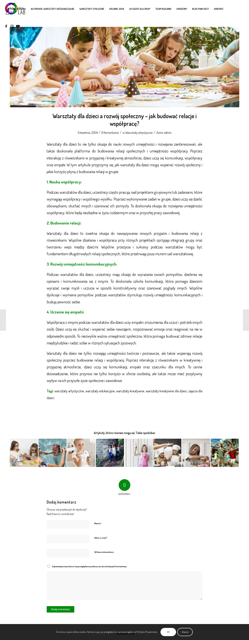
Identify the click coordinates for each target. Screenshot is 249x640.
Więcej (185, 631)
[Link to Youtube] (18, 26)
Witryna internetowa (104, 552)
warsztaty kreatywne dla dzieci (166, 391)
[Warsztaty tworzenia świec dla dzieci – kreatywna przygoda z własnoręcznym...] (3, 320)
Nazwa (98, 523)
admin (168, 132)
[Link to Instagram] (12, 26)
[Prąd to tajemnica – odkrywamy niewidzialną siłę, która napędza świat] (24, 453)
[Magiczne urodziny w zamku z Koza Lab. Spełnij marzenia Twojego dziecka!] (110, 453)
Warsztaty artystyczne (139, 132)
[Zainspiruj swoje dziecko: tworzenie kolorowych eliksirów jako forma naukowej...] (246, 320)
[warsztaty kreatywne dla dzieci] (124, 67)
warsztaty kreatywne (130, 391)
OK (168, 631)
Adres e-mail (101, 537)
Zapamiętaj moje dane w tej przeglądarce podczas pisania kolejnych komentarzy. (89, 566)
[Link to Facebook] (6, 26)
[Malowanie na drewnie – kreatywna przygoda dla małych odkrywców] (81, 453)
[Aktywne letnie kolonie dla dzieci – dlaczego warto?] (225, 453)
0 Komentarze (110, 132)
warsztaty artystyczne (69, 391)
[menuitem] (16, 9)
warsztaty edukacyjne (100, 391)
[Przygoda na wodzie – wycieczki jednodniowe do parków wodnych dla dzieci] (53, 453)
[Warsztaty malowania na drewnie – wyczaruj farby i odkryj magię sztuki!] (138, 453)
